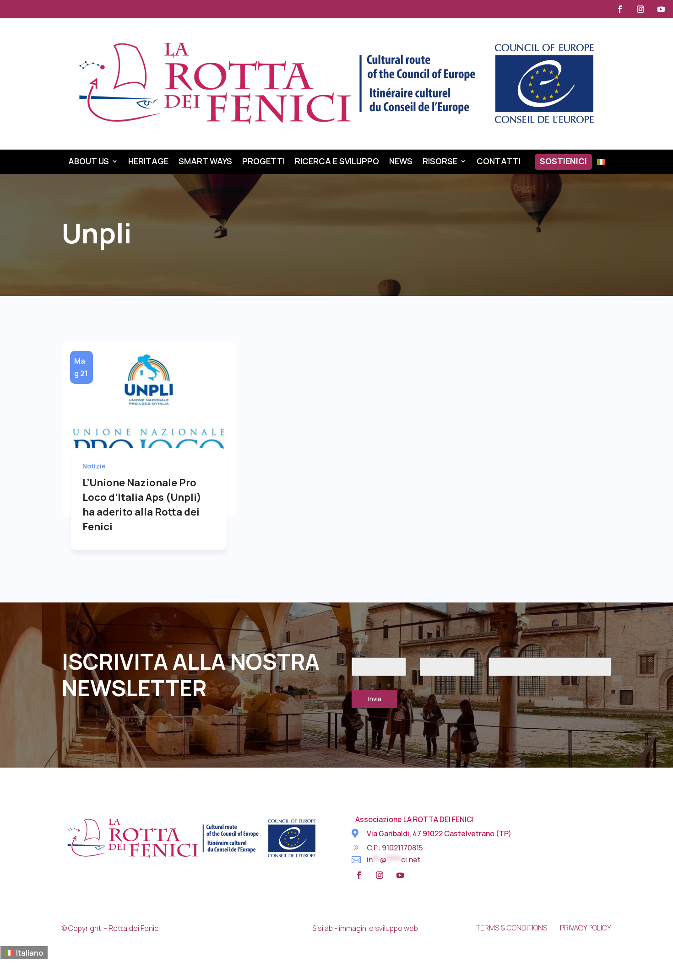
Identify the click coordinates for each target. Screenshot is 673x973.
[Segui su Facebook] (620, 9)
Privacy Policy (585, 928)
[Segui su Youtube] (661, 9)
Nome (360, 652)
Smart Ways (205, 162)
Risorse (440, 162)
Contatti (499, 162)
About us (88, 162)
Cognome (434, 652)
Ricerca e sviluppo (337, 162)
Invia (374, 698)
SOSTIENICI (563, 162)
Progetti (263, 162)
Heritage (148, 162)
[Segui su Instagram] (640, 9)
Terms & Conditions (511, 928)
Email (497, 652)
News (400, 162)
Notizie (94, 466)
